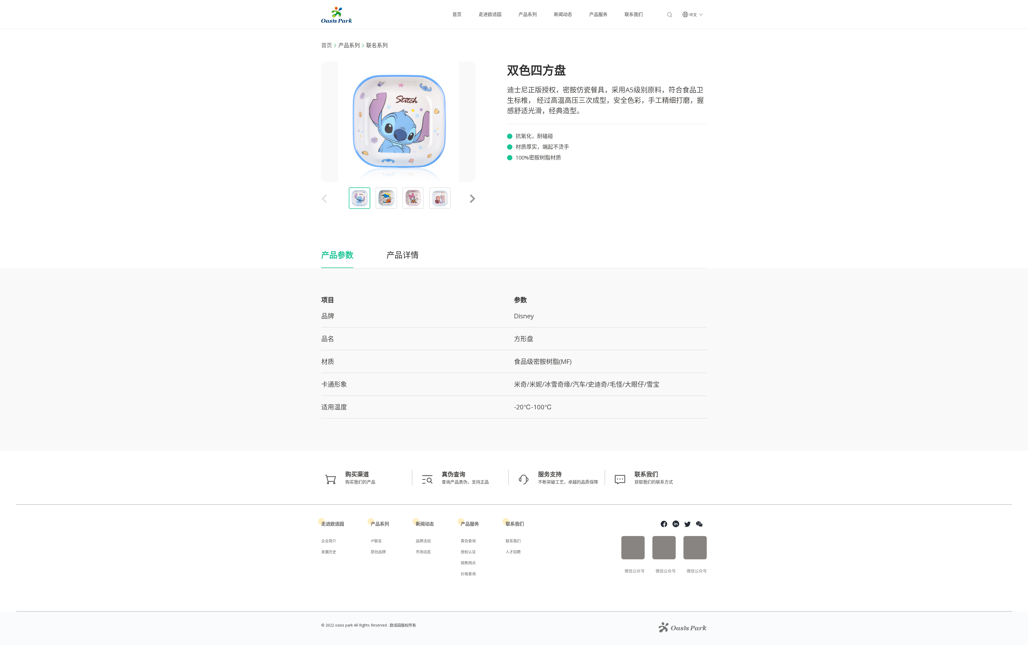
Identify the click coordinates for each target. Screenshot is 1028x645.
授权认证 (468, 551)
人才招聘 (513, 551)
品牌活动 (423, 540)
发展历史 (328, 551)
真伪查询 (468, 540)
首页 (457, 14)
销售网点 (468, 562)
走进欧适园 (490, 14)
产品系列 (528, 14)
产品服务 (598, 14)
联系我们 (634, 14)
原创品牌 (378, 551)
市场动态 (423, 551)
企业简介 (328, 540)
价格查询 (468, 573)
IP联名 (376, 540)
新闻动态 (563, 14)
